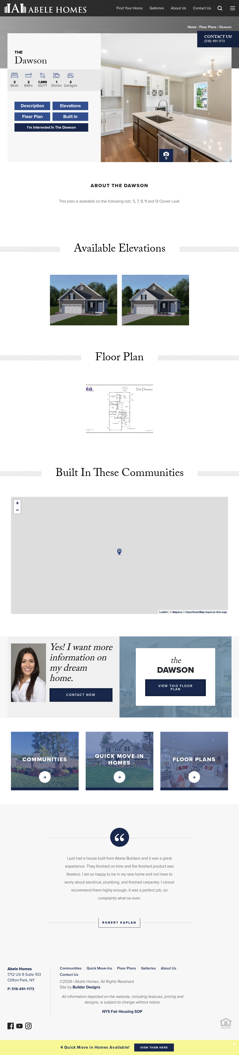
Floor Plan (32, 116)
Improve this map (216, 612)
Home (192, 27)
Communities (71, 968)
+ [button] (17, 503)
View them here (154, 1047)
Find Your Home (129, 8)
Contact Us (202, 8)
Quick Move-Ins (99, 968)
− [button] (17, 510)
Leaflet (163, 612)
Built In (70, 116)
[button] (220, 15)
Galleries (157, 8)
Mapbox (177, 612)
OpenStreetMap (195, 612)
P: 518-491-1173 (20, 989)
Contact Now (80, 695)
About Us (178, 8)
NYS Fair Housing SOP (122, 1011)
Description (32, 105)
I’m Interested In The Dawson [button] (51, 127)
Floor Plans (207, 27)
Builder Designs (86, 987)
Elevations (70, 105)
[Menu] (232, 8)
